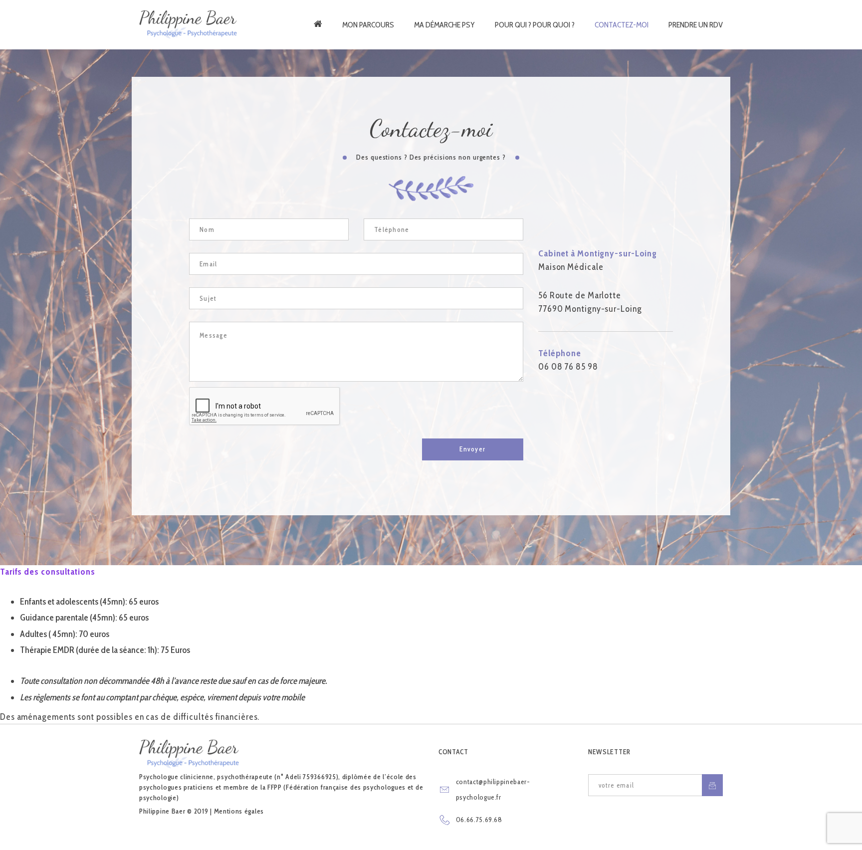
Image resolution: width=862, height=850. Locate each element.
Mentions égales (239, 811)
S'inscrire (712, 785)
